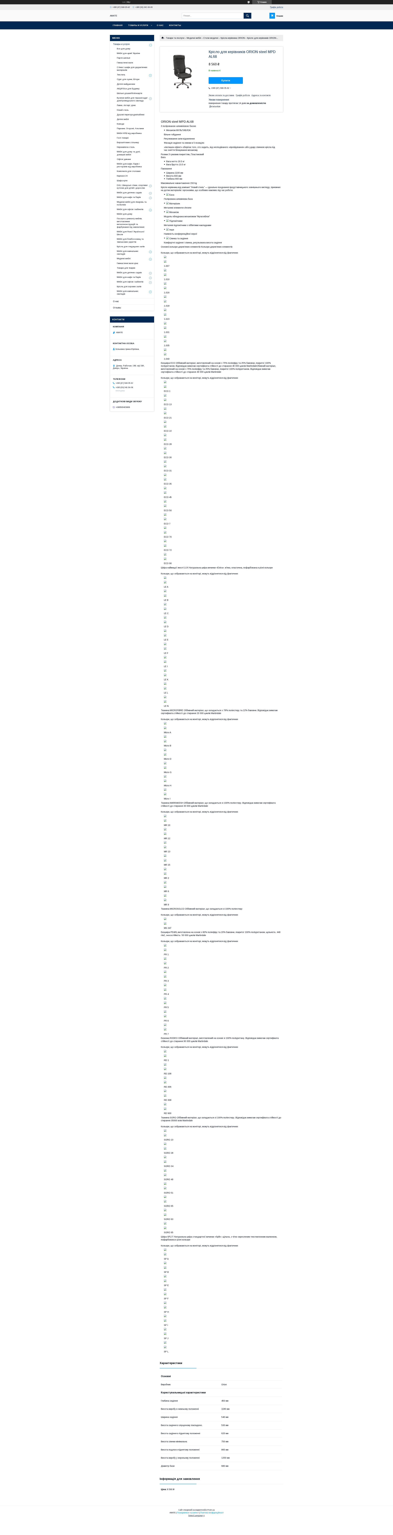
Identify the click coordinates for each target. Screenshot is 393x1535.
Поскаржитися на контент (188, 1513)
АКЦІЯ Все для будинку (128, 88)
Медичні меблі (194, 38)
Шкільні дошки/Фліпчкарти (129, 93)
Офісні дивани (124, 159)
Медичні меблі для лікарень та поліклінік (131, 203)
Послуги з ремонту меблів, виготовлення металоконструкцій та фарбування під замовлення (130, 222)
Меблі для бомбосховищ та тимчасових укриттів (130, 240)
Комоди (120, 124)
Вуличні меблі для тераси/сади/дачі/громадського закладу (132, 99)
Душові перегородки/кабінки (130, 114)
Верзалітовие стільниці (128, 142)
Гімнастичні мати (125, 62)
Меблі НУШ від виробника (129, 133)
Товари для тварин (126, 268)
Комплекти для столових (129, 171)
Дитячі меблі (123, 119)
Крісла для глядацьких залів (131, 246)
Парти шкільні (123, 58)
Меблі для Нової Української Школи (130, 233)
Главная (118, 25)
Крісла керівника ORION (233, 38)
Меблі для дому (124, 214)
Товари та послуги (175, 38)
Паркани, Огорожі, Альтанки (130, 128)
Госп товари (122, 138)
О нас (160, 25)
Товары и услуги (138, 25)
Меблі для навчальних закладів (127, 252)
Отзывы (117, 307)
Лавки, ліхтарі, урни (126, 105)
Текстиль (121, 74)
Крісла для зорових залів (129, 286)
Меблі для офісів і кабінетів (130, 209)
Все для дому (123, 49)
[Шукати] (247, 16)
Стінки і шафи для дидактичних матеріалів (132, 68)
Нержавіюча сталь (126, 147)
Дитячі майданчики (126, 84)
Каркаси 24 (122, 176)
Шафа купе (122, 180)
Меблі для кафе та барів (129, 197)
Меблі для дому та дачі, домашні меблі (128, 153)
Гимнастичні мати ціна (127, 263)
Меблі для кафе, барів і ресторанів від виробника (129, 165)
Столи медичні (210, 38)
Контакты (175, 25)
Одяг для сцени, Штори (128, 79)
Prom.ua (211, 1510)
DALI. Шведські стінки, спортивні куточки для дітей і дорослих (132, 186)
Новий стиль (123, 110)
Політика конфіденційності (212, 1513)
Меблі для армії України (128, 53)
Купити (225, 80)
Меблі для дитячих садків (129, 192)
